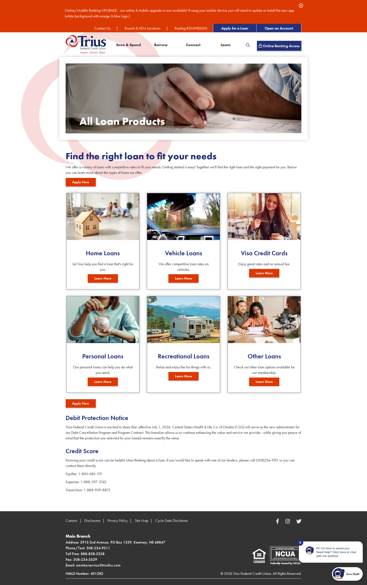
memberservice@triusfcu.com (98, 565)
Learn (226, 45)
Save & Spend (128, 45)
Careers (71, 520)
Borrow (161, 45)
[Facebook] (278, 521)
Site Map (141, 520)
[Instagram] (288, 521)
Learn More (102, 278)
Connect (193, 45)
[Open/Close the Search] (248, 45)
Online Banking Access (281, 45)
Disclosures (92, 520)
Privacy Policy (117, 520)
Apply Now (80, 182)
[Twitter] (298, 521)
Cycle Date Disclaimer (171, 520)
